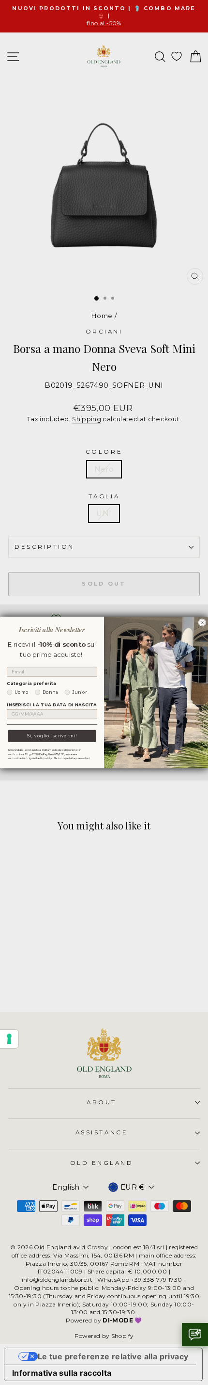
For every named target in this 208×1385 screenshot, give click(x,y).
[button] (195, 1334)
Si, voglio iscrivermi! (52, 735)
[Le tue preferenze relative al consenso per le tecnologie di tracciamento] (9, 1039)
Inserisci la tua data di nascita (52, 704)
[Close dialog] (202, 623)
